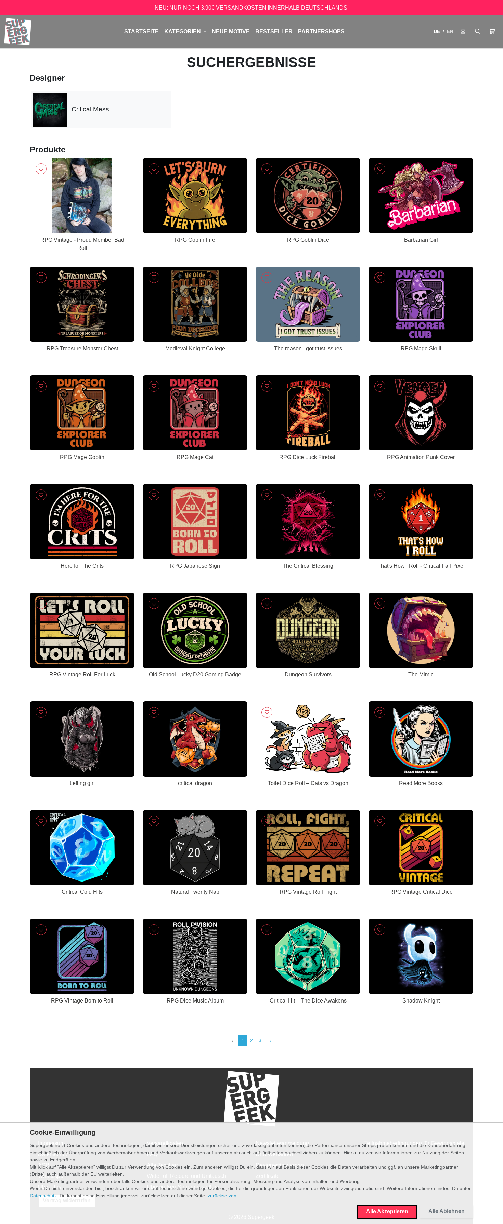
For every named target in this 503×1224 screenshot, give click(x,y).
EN (450, 31)
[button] (492, 32)
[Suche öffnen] (478, 32)
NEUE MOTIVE (231, 32)
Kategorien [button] (183, 32)
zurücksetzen (222, 1195)
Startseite (141, 32)
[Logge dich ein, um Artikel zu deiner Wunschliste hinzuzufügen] (41, 168)
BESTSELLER (274, 32)
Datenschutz (43, 1195)
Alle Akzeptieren (387, 1211)
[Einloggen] (462, 32)
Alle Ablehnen (446, 1211)
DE (437, 31)
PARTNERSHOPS (321, 32)
